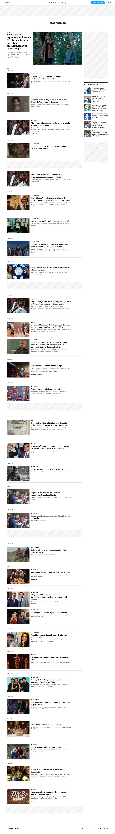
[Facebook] (91, 828)
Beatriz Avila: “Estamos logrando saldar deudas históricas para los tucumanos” (99, 99)
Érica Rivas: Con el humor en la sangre (46, 725)
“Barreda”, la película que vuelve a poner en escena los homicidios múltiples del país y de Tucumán (99, 124)
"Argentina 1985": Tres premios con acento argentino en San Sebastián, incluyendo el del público (49, 597)
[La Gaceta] (57, 3)
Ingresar (110, 2)
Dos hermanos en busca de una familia (46, 747)
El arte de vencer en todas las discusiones (47, 469)
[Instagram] (82, 828)
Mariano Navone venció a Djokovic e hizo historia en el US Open (100, 115)
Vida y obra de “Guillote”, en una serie (46, 389)
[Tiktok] (95, 828)
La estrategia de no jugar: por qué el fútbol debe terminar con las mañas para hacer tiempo (99, 107)
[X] (87, 828)
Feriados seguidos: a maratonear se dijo (46, 366)
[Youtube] (100, 828)
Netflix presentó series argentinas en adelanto (49, 612)
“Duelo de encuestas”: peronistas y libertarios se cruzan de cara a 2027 (99, 89)
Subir (107, 828)
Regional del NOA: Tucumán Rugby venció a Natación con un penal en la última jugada (100, 133)
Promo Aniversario (98, 2)
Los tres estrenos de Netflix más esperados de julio (50, 221)
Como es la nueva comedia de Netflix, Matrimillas (50, 572)
